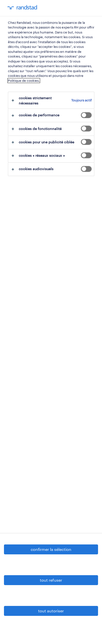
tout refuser (51, 580)
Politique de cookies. (24, 81)
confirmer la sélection (51, 549)
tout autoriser (51, 610)
